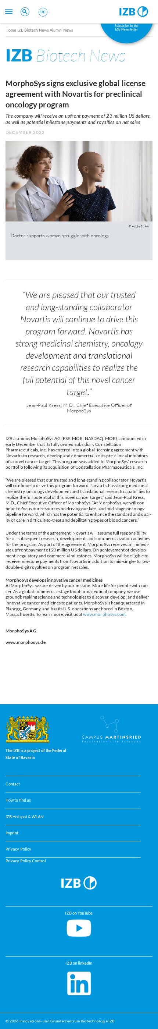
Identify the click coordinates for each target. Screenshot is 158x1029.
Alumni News (61, 30)
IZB (66, 55)
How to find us (18, 800)
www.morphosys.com (104, 614)
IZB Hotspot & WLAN (24, 817)
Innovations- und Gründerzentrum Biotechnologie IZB (66, 1021)
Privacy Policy (18, 849)
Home (11, 30)
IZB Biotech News (33, 30)
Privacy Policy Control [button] (26, 861)
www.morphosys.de (26, 642)
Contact (13, 784)
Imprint (12, 833)
